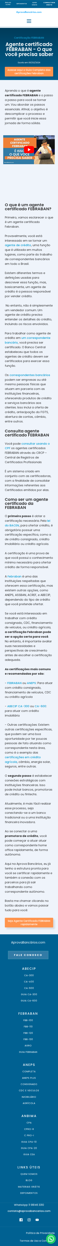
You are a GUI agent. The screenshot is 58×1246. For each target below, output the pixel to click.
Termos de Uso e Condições (37, 1241)
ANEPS (31, 683)
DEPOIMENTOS (21, 4)
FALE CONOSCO (28, 955)
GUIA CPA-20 (29, 1148)
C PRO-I (29, 1135)
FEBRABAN (14, 683)
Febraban (15, 576)
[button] (51, 1239)
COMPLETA (29, 1071)
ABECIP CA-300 (18, 706)
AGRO (28, 1045)
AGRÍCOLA (29, 1103)
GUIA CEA (29, 1154)
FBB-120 (28, 1033)
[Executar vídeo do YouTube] (29, 149)
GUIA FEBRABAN (28, 1052)
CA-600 (40, 706)
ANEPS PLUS (29, 1078)
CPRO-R (29, 1129)
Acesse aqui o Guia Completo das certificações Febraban (29, 71)
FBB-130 (28, 1039)
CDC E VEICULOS (29, 1090)
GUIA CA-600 (29, 1001)
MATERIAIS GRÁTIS (29, 1187)
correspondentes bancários (30, 375)
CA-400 (29, 982)
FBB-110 (28, 1026)
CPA (29, 1123)
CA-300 (29, 975)
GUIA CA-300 (29, 994)
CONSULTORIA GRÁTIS (49, 4)
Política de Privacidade (40, 1233)
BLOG (29, 1180)
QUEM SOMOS (34, 4)
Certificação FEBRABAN (29, 38)
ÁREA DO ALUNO (8, 4)
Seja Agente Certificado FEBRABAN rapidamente (29, 922)
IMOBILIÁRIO (29, 1097)
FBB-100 (28, 1020)
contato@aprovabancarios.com (29, 1211)
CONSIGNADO (29, 1084)
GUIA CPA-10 (29, 1142)
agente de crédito (18, 245)
